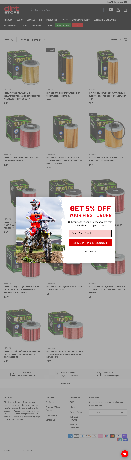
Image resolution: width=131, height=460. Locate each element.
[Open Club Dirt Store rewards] (124, 453)
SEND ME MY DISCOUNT (90, 243)
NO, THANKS (90, 251)
